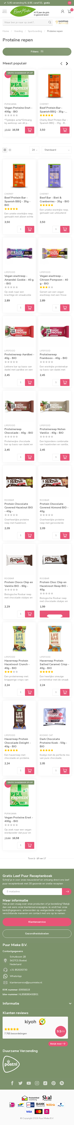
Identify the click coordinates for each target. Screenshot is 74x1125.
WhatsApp (16, 976)
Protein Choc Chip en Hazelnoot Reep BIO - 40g (54, 585)
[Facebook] (12, 1083)
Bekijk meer (56, 1043)
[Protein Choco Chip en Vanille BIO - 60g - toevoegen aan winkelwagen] (29, 614)
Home (6, 31)
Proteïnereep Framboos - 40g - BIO (53, 356)
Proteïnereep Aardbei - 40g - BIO (19, 356)
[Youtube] (29, 1083)
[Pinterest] (53, 1083)
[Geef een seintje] (55, 614)
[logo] (32, 11)
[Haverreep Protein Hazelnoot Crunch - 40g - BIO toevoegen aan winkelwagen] (29, 692)
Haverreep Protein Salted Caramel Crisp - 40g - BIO (54, 664)
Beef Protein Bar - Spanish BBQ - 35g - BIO (52, 109)
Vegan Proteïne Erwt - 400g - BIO (18, 109)
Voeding (18, 31)
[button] (62, 11)
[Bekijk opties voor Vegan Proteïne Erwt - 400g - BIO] (29, 130)
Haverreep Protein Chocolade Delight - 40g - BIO (17, 742)
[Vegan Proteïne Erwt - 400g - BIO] (19, 86)
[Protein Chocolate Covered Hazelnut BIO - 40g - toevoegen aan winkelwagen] (29, 535)
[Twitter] (20, 1083)
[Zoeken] (50, 22)
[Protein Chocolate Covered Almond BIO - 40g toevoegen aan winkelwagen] (65, 535)
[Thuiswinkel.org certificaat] (30, 1098)
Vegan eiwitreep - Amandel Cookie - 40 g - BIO (19, 279)
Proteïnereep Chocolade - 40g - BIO (18, 431)
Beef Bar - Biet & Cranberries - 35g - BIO (54, 199)
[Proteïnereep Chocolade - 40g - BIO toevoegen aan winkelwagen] (29, 457)
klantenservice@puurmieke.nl (26, 982)
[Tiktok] (45, 1083)
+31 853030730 (18, 969)
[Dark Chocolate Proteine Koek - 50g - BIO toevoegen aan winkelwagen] (65, 770)
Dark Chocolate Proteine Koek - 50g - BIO (53, 742)
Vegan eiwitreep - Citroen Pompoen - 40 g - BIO (54, 279)
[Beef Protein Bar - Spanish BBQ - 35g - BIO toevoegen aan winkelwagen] (65, 130)
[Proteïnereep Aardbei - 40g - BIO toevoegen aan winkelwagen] (29, 382)
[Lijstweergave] (10, 150)
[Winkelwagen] (69, 11)
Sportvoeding (35, 31)
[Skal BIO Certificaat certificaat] (47, 1098)
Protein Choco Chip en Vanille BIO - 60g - (18, 584)
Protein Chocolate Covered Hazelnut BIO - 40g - (18, 507)
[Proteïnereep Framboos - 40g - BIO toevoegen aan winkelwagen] (65, 382)
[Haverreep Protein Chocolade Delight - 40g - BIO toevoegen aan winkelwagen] (29, 770)
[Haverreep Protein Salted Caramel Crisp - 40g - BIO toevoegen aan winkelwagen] (65, 692)
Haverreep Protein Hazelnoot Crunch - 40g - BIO (17, 664)
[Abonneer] (66, 891)
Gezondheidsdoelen (37, 933)
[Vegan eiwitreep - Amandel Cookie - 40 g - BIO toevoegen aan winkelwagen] (29, 307)
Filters (35, 51)
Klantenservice (37, 922)
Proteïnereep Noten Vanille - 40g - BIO (52, 431)
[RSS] (62, 1083)
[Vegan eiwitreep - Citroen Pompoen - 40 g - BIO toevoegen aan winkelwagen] (65, 307)
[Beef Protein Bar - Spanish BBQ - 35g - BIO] (55, 86)
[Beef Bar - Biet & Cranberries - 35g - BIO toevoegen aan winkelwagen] (65, 229)
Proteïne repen (55, 31)
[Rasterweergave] (5, 150)
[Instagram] (37, 1083)
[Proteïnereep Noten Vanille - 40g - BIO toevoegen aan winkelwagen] (65, 457)
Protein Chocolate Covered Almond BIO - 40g (54, 507)
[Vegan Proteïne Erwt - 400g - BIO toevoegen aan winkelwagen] (29, 845)
